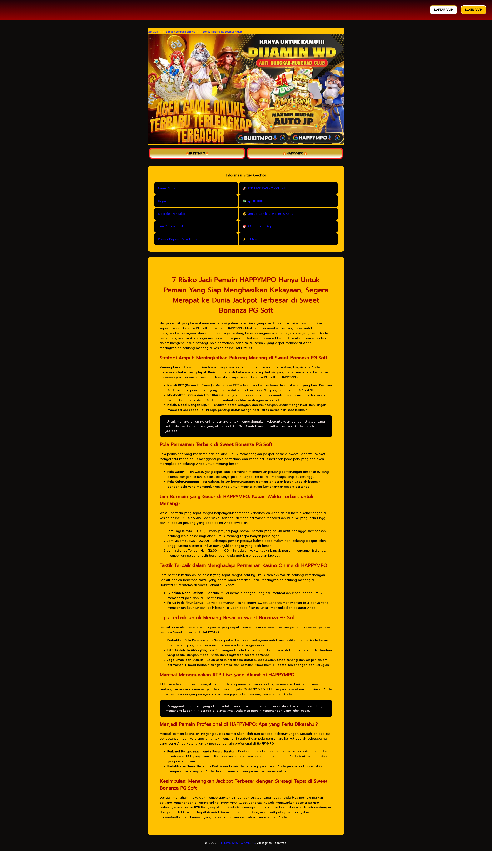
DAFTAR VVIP (443, 10)
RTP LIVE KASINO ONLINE (236, 843)
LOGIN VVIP (473, 10)
